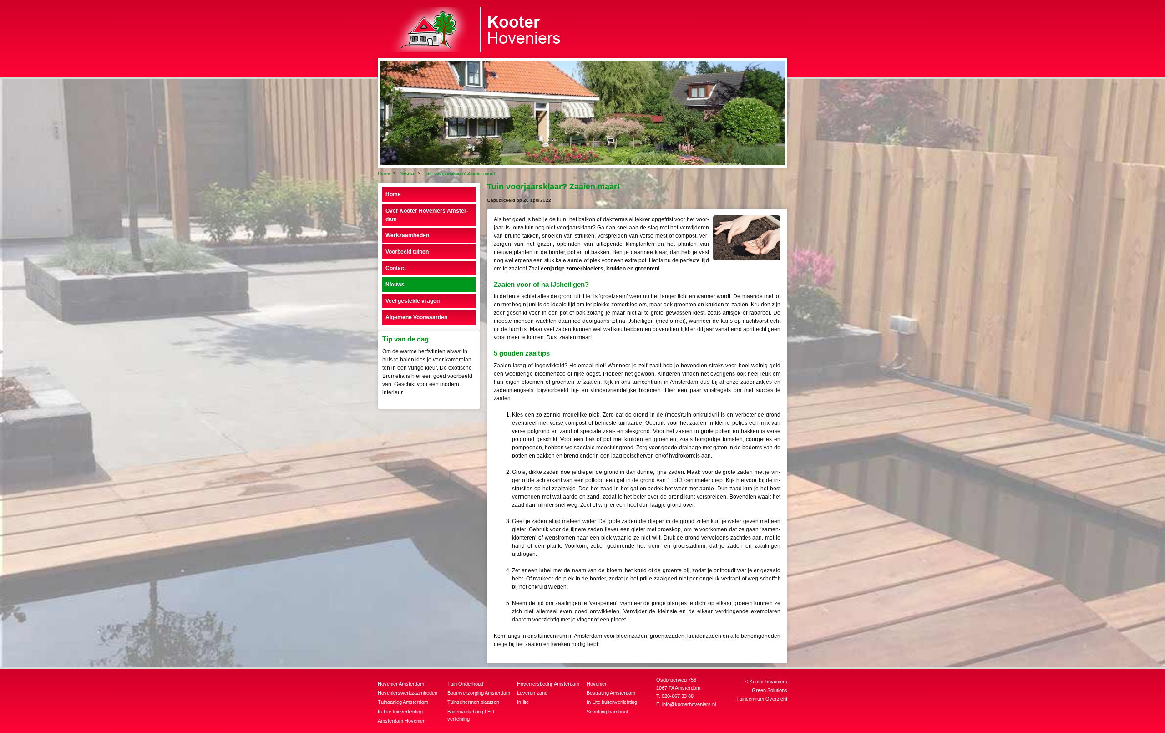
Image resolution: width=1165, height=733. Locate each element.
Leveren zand (532, 693)
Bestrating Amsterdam (611, 693)
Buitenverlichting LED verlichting (470, 715)
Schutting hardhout (607, 711)
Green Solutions (769, 690)
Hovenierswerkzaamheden (407, 693)
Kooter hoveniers (768, 681)
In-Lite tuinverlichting (400, 711)
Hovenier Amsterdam (401, 684)
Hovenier (597, 684)
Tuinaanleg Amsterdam (403, 702)
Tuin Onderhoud (465, 684)
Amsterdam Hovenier (401, 720)
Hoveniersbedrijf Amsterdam (548, 684)
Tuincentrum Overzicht (761, 699)
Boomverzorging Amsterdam (478, 693)
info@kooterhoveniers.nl (689, 704)
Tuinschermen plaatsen (473, 702)
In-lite (523, 702)
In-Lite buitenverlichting (612, 702)
